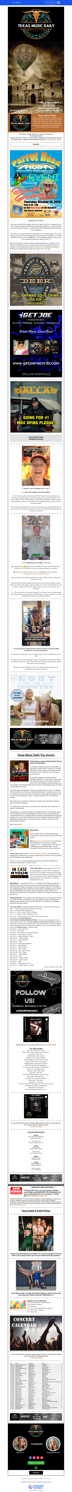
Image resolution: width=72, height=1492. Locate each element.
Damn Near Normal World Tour (44, 841)
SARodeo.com (21, 927)
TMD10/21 (32, 883)
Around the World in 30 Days (38, 853)
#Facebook (33, 574)
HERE (20, 824)
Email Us (36, 144)
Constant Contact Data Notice (43, 1482)
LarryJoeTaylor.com (24, 918)
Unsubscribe (24, 1482)
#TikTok (39, 574)
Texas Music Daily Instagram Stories (36, 438)
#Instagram (26, 574)
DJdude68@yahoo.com (38, 1196)
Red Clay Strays (18, 861)
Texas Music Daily (54, 139)
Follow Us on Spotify (36, 1463)
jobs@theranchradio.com (18, 1205)
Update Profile (31, 1482)
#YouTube (46, 574)
